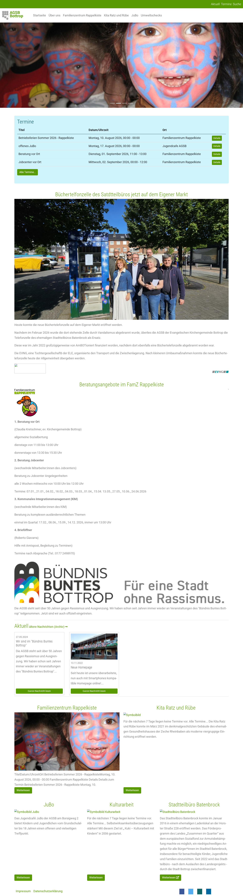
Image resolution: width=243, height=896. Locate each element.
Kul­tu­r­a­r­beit (122, 804)
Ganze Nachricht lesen (39, 691)
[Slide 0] (112, 103)
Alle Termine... (27, 172)
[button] (181, 891)
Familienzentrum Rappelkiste (82, 15)
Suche (237, 4)
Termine (226, 4)
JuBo (134, 15)
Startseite (39, 15)
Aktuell (215, 4)
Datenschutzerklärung (47, 891)
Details (216, 138)
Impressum (23, 891)
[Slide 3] (130, 103)
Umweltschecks (151, 15)
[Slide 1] (118, 103)
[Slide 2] (124, 103)
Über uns (54, 15)
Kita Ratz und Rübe (116, 15)
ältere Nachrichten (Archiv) (47, 626)
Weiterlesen (23, 790)
